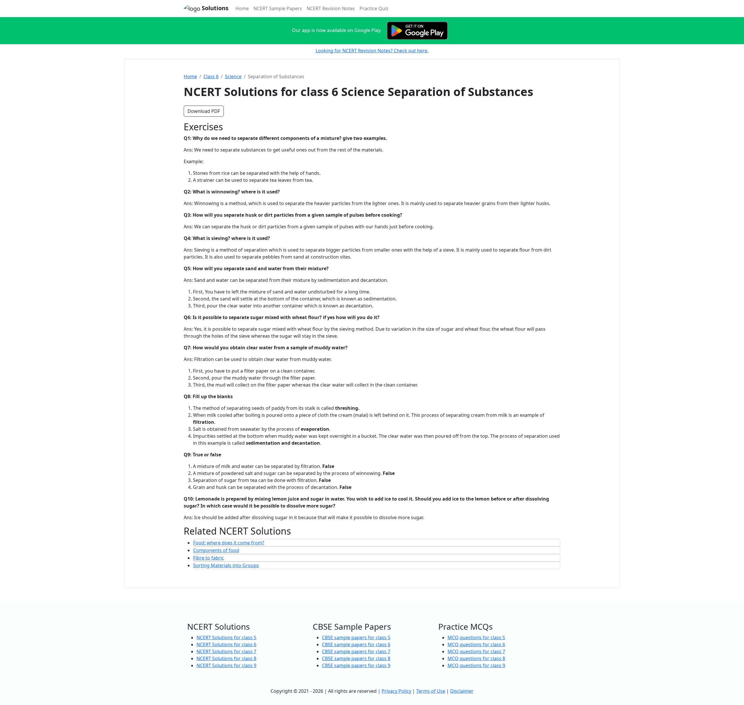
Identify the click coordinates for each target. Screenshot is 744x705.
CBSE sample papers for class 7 (356, 651)
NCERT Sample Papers (277, 8)
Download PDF (203, 111)
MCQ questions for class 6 (476, 644)
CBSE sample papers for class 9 (356, 665)
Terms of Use (430, 691)
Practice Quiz (374, 8)
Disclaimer (461, 691)
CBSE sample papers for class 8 (356, 658)
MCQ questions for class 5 (476, 637)
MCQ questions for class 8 (476, 658)
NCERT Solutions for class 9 (226, 665)
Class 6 (211, 76)
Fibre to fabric (208, 558)
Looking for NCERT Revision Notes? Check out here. (372, 50)
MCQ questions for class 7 (476, 651)
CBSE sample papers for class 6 (356, 644)
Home (243, 8)
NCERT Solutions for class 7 (226, 651)
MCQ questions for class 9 (476, 665)
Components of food (216, 550)
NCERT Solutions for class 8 (226, 658)
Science (233, 76)
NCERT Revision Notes (331, 8)
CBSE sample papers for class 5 (356, 637)
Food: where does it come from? (228, 543)
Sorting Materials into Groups (226, 565)
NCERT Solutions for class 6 (226, 644)
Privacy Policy (396, 691)
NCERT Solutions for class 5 (226, 637)
